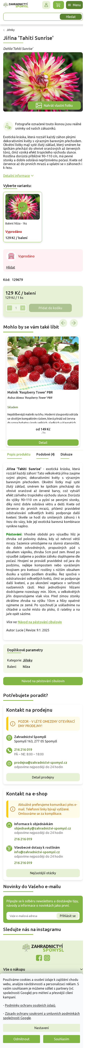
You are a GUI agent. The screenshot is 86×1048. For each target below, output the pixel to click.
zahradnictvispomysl (46, 957)
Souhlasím (61, 1039)
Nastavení (41, 1028)
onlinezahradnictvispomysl (38, 957)
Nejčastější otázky (42, 872)
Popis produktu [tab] (18, 449)
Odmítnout (21, 1039)
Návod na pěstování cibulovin (40, 621)
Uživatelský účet (43, 5)
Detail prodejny (42, 776)
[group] (41, 387)
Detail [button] (41, 437)
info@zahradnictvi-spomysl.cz (37, 851)
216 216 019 (23, 748)
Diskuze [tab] (66, 449)
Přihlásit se (65, 914)
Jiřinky (27, 659)
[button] (41, 423)
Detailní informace (16, 173)
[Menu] (71, 5)
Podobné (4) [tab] (45, 449)
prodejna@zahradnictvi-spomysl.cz (40, 761)
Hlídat (10, 264)
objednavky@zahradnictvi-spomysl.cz (42, 827)
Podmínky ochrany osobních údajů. (30, 1005)
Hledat (68, 17)
